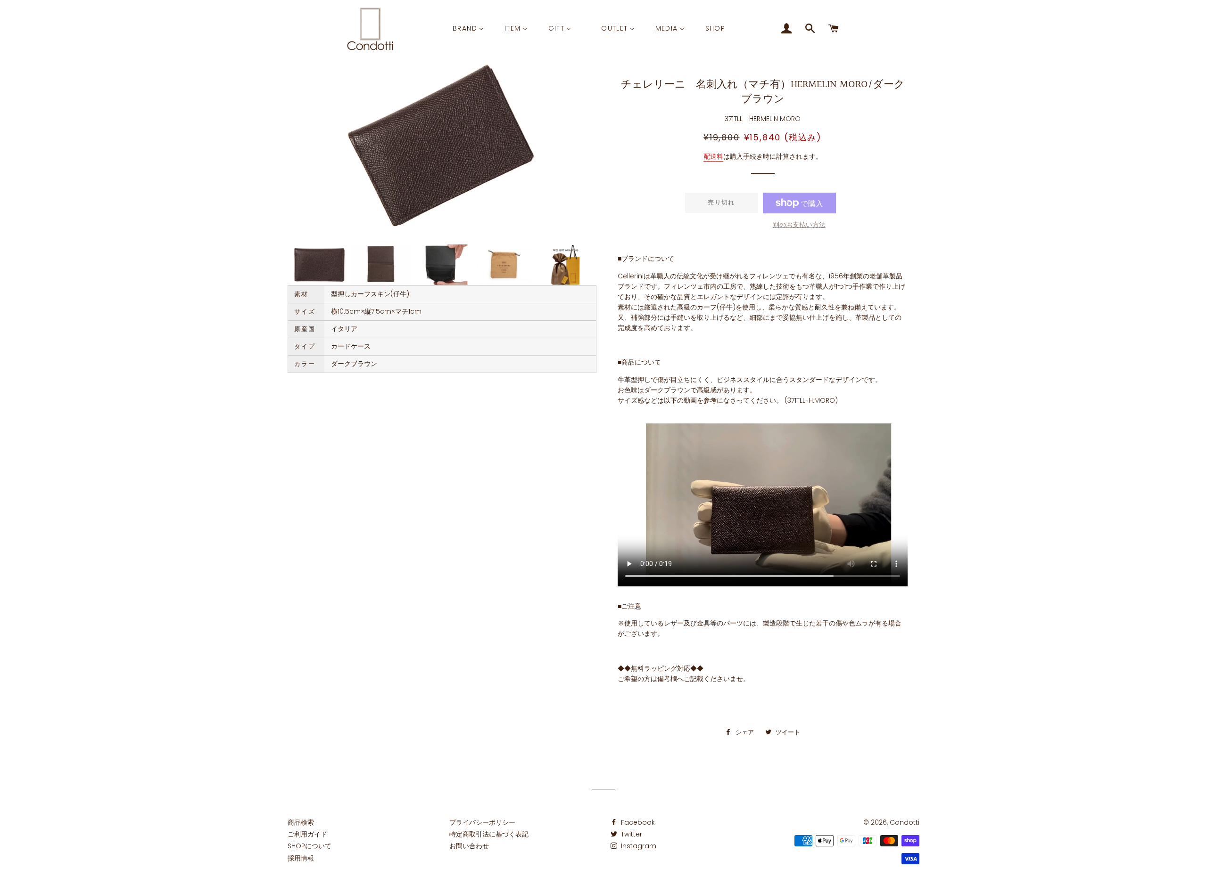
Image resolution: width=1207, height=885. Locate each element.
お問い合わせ (469, 846)
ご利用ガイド (307, 834)
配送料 (713, 156)
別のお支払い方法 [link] (799, 224)
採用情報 (301, 858)
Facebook (637, 822)
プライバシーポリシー (482, 822)
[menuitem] (468, 29)
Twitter (630, 834)
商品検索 (301, 822)
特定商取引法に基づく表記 (489, 834)
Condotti (904, 822)
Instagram (637, 846)
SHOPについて (309, 846)
